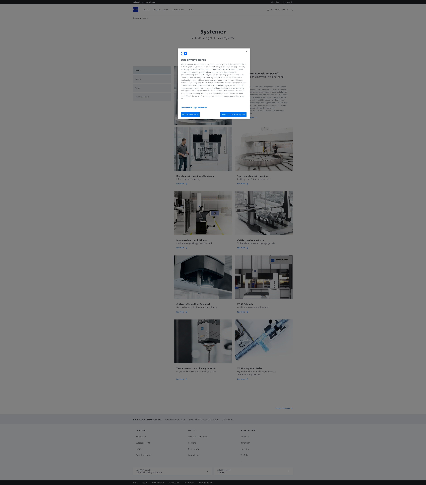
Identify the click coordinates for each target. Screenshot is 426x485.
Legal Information (200, 108)
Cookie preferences (190, 114)
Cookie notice (187, 108)
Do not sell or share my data (233, 114)
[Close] (246, 51)
